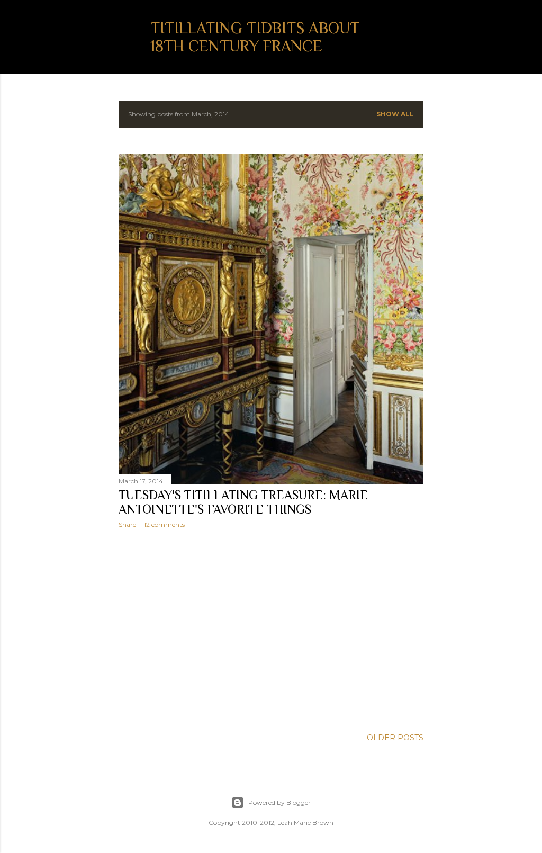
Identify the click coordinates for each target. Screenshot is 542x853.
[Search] (417, 29)
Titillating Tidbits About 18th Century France (254, 37)
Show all (395, 114)
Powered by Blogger (279, 802)
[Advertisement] (271, 629)
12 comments (164, 524)
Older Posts (395, 737)
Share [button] (127, 524)
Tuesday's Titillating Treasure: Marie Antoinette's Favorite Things (243, 502)
